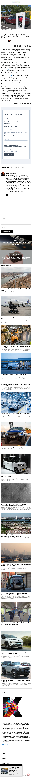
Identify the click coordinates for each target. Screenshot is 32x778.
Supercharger (6, 69)
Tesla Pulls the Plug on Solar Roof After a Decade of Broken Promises (15, 769)
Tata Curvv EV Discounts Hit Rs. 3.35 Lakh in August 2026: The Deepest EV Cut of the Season (16, 652)
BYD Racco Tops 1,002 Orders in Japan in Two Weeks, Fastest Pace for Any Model (14, 475)
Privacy (3, 761)
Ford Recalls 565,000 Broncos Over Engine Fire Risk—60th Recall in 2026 (16, 681)
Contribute (4, 756)
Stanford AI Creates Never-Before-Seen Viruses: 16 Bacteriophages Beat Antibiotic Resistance (14, 505)
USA (7, 31)
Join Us (3, 753)
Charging (14, 167)
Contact (4, 758)
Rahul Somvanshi (14, 40)
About (3, 751)
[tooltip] (15, 46)
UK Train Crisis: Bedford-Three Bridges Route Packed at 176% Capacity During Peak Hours (15, 623)
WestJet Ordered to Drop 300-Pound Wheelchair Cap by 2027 (15, 317)
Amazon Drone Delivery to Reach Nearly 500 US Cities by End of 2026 (15, 347)
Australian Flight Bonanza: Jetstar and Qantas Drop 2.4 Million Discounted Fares (15, 375)
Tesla (23, 167)
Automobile (5, 167)
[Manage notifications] (28, 775)
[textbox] (16, 731)
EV (19, 167)
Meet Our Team (5, 763)
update (11, 75)
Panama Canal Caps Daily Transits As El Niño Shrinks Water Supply (16, 289)
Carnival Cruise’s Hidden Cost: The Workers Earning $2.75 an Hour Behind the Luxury (16, 564)
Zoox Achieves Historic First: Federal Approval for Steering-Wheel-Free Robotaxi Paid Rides (14, 594)
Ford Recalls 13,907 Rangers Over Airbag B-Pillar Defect (15, 447)
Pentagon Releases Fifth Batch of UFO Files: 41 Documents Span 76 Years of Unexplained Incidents (16, 535)
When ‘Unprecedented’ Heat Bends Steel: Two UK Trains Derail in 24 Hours (15, 385)
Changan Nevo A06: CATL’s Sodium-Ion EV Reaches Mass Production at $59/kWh (15, 414)
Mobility (3, 31)
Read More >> (5, 744)
